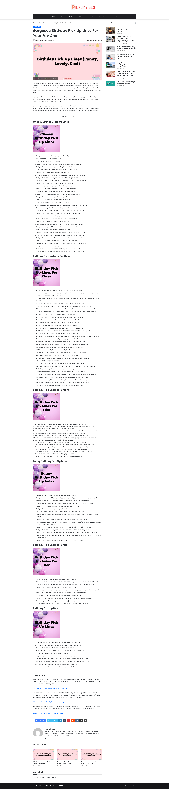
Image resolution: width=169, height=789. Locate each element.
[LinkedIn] (60, 720)
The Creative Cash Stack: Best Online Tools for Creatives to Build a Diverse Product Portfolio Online (125, 39)
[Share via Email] (81, 720)
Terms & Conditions (130, 786)
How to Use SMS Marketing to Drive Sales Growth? (126, 82)
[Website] (46, 738)
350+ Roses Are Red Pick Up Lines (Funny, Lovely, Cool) (50, 702)
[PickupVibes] (84, 7)
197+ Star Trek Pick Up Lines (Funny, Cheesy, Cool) (89, 762)
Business (60, 16)
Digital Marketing (70, 16)
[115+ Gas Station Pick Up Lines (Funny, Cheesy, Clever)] (43, 754)
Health (86, 16)
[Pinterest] (68, 720)
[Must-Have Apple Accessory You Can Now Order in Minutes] (110, 49)
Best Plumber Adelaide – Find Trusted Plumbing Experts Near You (126, 56)
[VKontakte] (77, 720)
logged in (42, 777)
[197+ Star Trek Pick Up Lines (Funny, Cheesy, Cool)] (91, 754)
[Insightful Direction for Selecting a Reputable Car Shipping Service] (110, 65)
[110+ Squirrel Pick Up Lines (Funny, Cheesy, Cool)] (67, 754)
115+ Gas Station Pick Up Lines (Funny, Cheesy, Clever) (42, 762)
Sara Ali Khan (39, 40)
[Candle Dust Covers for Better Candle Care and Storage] (110, 30)
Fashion (79, 16)
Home (54, 16)
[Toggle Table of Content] (73, 116)
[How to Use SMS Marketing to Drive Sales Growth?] (110, 83)
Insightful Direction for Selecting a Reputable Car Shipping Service (125, 65)
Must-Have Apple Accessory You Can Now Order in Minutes (126, 47)
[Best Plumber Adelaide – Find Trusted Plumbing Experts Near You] (110, 57)
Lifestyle (92, 16)
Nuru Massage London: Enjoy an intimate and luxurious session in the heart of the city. (126, 74)
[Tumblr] (64, 720)
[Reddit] (73, 720)
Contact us (121, 786)
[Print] (85, 720)
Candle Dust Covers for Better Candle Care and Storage (124, 30)
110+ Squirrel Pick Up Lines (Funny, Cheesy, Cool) (65, 762)
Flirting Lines (42, 23)
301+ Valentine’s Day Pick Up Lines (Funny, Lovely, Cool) (50, 688)
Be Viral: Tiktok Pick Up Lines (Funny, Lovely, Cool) (48, 713)
